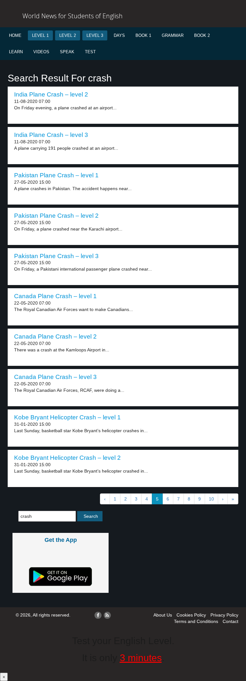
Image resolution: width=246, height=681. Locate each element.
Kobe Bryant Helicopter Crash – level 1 (67, 417)
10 (211, 498)
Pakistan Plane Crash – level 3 (56, 256)
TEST (90, 51)
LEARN (16, 51)
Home (15, 35)
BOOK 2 (202, 35)
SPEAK (67, 51)
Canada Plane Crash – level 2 (55, 336)
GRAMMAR (173, 35)
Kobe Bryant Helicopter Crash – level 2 (67, 457)
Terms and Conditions (196, 621)
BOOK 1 (143, 35)
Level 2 (67, 35)
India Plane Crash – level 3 (51, 134)
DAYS (119, 35)
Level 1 (40, 35)
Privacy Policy (224, 615)
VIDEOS (41, 51)
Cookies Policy (191, 615)
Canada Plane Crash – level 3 (55, 377)
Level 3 (94, 35)
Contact (230, 621)
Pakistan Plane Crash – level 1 (56, 175)
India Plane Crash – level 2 (51, 94)
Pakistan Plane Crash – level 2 (56, 215)
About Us (162, 615)
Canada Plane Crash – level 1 (55, 296)
